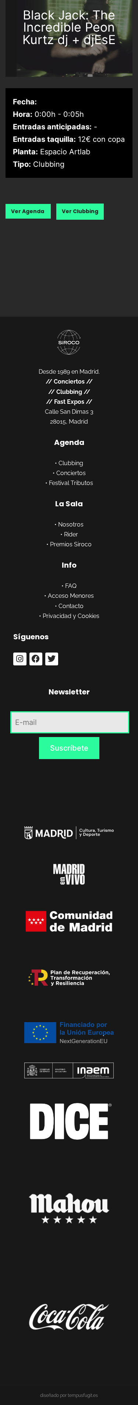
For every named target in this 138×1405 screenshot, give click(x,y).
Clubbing (69, 391)
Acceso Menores (71, 595)
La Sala (69, 504)
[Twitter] (51, 659)
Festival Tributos (71, 482)
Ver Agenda (28, 211)
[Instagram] (19, 659)
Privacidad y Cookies (71, 615)
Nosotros (71, 524)
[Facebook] (35, 659)
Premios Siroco (71, 544)
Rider (71, 534)
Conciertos (69, 381)
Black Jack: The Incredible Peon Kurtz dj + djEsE (69, 27)
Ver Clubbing (80, 211)
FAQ (71, 585)
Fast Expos (69, 401)
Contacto (71, 606)
